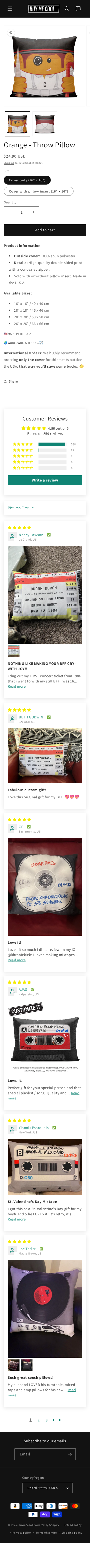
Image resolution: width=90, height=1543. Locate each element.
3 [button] (47, 1420)
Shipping (9, 162)
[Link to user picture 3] (27, 1365)
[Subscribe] (70, 1454)
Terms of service (46, 1532)
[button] (10, 8)
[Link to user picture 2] (14, 651)
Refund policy (73, 1525)
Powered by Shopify (46, 1525)
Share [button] (13, 381)
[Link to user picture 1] (45, 595)
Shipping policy (72, 1532)
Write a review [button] (45, 480)
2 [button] (39, 1420)
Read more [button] (17, 686)
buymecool (25, 1525)
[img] (19, 527)
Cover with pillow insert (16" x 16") (38, 191)
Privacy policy (21, 1532)
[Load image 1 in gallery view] (17, 123)
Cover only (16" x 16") (27, 180)
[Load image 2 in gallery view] (45, 123)
